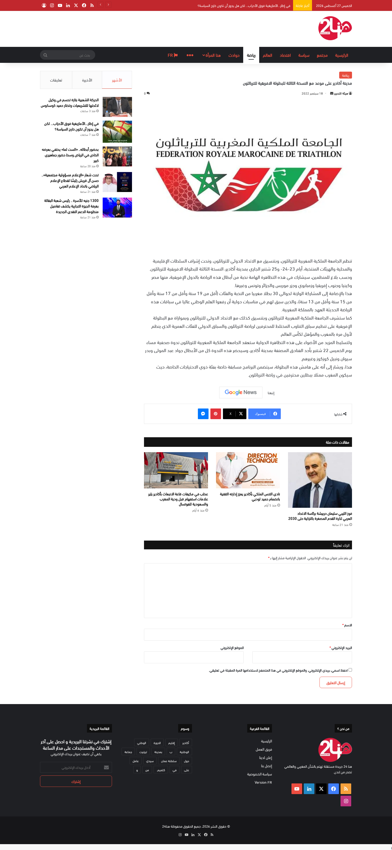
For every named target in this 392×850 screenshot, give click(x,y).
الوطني (141, 742)
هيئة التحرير (341, 93)
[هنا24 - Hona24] (335, 28)
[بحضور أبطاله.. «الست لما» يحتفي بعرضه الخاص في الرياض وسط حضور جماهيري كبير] (117, 156)
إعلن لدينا (265, 757)
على (186, 770)
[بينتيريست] (215, 413)
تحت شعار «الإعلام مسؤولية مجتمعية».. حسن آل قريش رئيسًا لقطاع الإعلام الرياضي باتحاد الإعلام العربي (70, 180)
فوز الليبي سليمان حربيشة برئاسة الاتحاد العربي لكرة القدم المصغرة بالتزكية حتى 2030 (320, 515)
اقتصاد (285, 55)
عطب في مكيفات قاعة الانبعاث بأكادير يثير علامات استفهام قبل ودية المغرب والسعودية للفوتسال (178, 498)
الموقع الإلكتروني (232, 647)
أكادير (185, 742)
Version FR (263, 782)
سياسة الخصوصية (259, 773)
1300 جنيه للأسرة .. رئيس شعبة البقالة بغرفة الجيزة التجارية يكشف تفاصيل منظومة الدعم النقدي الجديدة (71, 206)
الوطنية (184, 751)
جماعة (128, 751)
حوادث (234, 55)
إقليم (171, 742)
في (175, 770)
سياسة (303, 55)
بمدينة (158, 751)
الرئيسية (341, 55)
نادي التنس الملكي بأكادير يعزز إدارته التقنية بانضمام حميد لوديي (250, 496)
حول (186, 760)
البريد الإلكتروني (341, 647)
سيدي (150, 760)
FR (171, 55)
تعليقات (56, 79)
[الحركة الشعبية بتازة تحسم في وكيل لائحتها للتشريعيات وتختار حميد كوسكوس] (117, 107)
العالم (267, 55)
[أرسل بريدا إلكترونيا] (331, 93)
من (147, 770)
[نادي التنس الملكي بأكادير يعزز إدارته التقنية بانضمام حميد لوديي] (248, 470)
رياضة (251, 55)
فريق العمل (264, 749)
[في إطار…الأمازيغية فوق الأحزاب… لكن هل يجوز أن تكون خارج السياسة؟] (117, 132)
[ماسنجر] (203, 413)
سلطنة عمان (169, 760)
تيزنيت (143, 751)
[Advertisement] (143, 28)
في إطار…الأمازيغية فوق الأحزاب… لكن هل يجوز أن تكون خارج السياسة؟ (244, 5)
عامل (136, 760)
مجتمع (322, 55)
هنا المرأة (213, 55)
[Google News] (240, 392)
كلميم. (161, 770)
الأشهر (117, 79)
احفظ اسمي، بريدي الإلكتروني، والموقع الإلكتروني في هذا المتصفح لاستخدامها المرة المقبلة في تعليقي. (278, 670)
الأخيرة (87, 79)
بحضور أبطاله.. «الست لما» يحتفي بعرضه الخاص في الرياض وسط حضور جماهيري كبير (70, 155)
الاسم (347, 625)
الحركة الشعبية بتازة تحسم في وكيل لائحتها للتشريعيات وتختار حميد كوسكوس (70, 102)
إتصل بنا (266, 765)
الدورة (157, 742)
